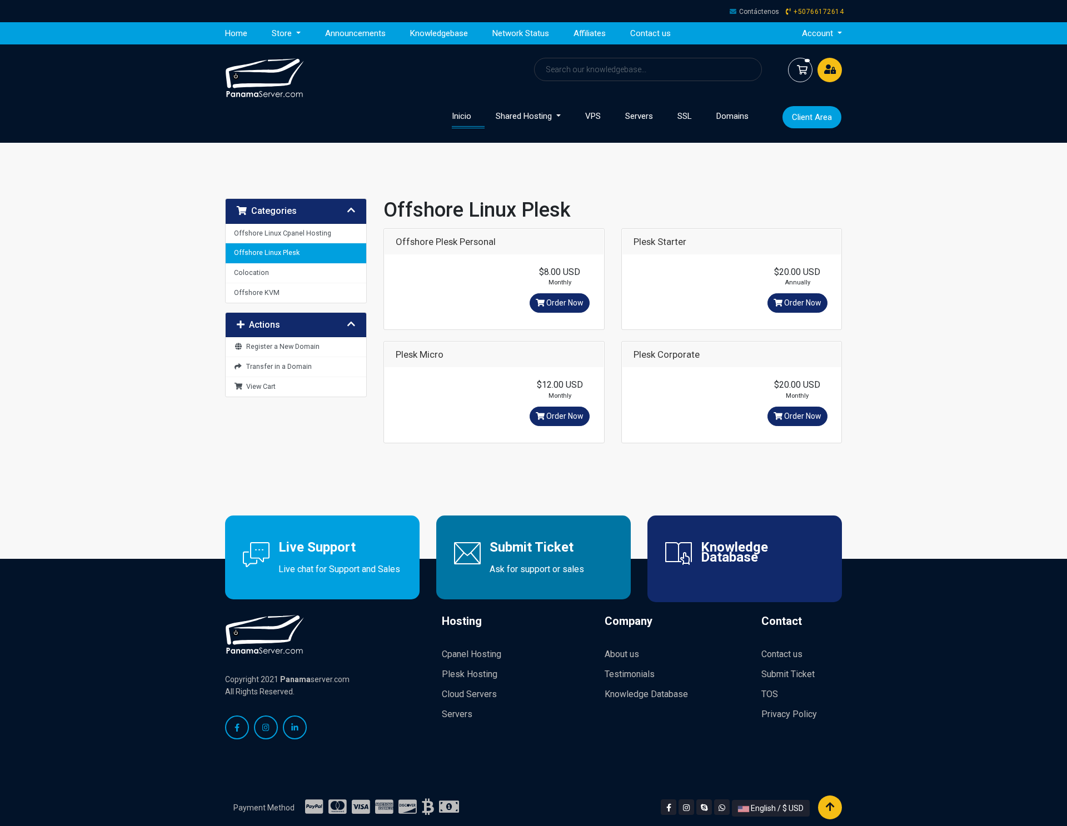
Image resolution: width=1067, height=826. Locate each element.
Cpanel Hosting (471, 654)
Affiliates (590, 33)
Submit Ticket (788, 674)
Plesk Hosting (469, 674)
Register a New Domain (281, 346)
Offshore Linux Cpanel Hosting (282, 233)
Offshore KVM (257, 292)
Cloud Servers (469, 694)
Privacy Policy (789, 714)
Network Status (520, 33)
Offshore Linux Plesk (267, 252)
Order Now (564, 302)
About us (622, 654)
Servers (639, 116)
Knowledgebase (439, 33)
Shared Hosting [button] (525, 116)
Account (818, 33)
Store (283, 33)
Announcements (355, 33)
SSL (684, 116)
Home (236, 33)
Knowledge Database (646, 694)
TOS (769, 694)
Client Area (812, 117)
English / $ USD (776, 808)
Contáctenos (759, 12)
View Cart (259, 386)
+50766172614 (819, 12)
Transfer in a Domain (277, 366)
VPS (593, 116)
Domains (732, 116)
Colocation (251, 272)
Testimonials (630, 674)
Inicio (468, 116)
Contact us (650, 33)
